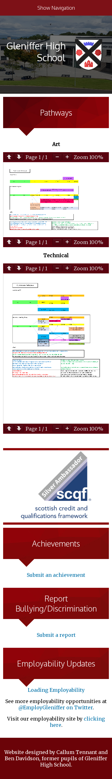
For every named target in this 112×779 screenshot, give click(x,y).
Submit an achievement (56, 575)
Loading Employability (56, 690)
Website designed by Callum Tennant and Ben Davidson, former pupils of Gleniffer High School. (56, 758)
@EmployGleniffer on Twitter (55, 707)
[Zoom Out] (57, 157)
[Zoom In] (67, 157)
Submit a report (56, 635)
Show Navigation (56, 8)
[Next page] (19, 157)
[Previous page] (9, 157)
